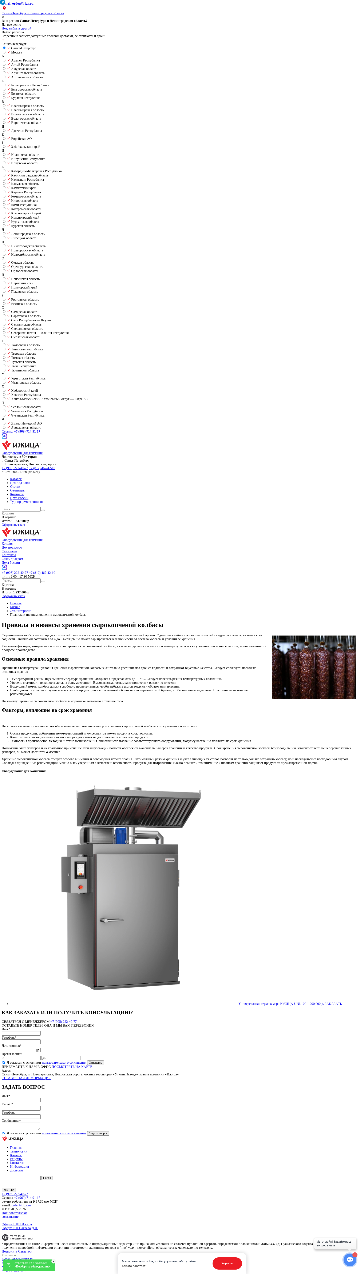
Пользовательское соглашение (14, 1214)
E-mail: (17, 3)
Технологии (18, 1151)
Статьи (15, 486)
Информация (19, 1166)
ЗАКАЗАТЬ (333, 1004)
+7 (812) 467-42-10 (42, 468)
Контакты (17, 494)
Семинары (17, 490)
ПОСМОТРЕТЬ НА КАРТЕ (72, 1066)
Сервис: (21, 431)
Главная (15, 1147)
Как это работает (133, 1265)
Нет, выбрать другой (16, 28)
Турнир (27, 501)
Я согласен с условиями (46, 1062)
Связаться (25, 1251)
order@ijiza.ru (21, 1205)
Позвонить (9, 1251)
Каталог (16, 479)
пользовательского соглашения (64, 1062)
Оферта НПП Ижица (17, 1224)
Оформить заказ (13, 524)
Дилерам (16, 1170)
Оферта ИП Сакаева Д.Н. (20, 1228)
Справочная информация (26, 1078)
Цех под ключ (20, 483)
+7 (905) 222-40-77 (15, 468)
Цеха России (19, 498)
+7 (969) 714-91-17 (27, 1197)
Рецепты (16, 1159)
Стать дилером (12, 559)
